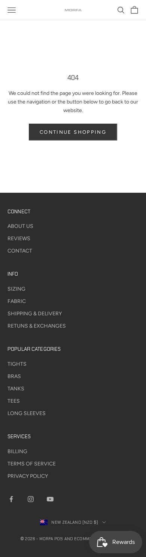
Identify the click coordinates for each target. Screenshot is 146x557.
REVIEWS (18, 238)
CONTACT (19, 251)
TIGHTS (17, 364)
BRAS (14, 376)
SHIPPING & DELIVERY (34, 313)
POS (58, 538)
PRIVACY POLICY (27, 476)
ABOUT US (20, 226)
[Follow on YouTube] (50, 499)
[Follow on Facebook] (11, 499)
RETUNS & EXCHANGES (36, 326)
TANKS (15, 389)
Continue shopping (73, 132)
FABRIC (16, 301)
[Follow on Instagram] (30, 499)
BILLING (17, 451)
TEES (13, 401)
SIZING (16, 289)
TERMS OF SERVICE (31, 464)
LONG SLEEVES (26, 413)
